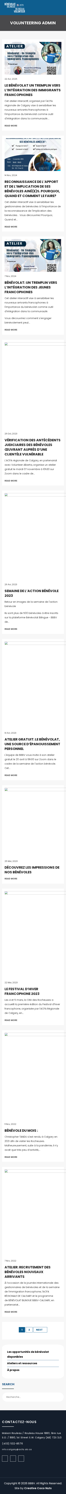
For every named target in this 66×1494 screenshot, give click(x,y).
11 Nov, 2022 (10, 1124)
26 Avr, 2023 (11, 584)
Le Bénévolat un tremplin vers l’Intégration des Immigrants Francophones (33, 90)
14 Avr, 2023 (10, 732)
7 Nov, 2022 (10, 1260)
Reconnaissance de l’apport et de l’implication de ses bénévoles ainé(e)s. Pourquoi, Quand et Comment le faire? (32, 188)
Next (39, 1329)
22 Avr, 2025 (11, 78)
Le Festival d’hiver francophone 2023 (22, 991)
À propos (13, 1370)
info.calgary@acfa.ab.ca (17, 1449)
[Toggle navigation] (59, 8)
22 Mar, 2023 (11, 982)
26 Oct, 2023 (11, 433)
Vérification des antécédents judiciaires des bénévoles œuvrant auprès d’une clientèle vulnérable (33, 447)
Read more (11, 125)
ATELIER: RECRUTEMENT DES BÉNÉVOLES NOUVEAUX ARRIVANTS (28, 1272)
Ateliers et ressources (22, 1363)
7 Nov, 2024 (10, 276)
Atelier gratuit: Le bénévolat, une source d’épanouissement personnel (32, 744)
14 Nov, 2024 (11, 175)
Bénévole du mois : (21, 1130)
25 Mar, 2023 (11, 861)
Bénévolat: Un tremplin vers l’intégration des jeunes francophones (31, 287)
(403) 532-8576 (12, 1443)
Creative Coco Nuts (38, 1488)
